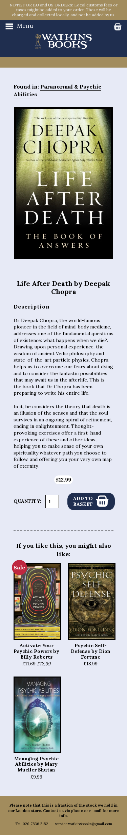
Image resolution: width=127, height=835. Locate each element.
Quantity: (27, 501)
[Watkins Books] (63, 34)
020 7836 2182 (35, 823)
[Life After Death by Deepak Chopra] (63, 183)
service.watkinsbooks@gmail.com (83, 823)
